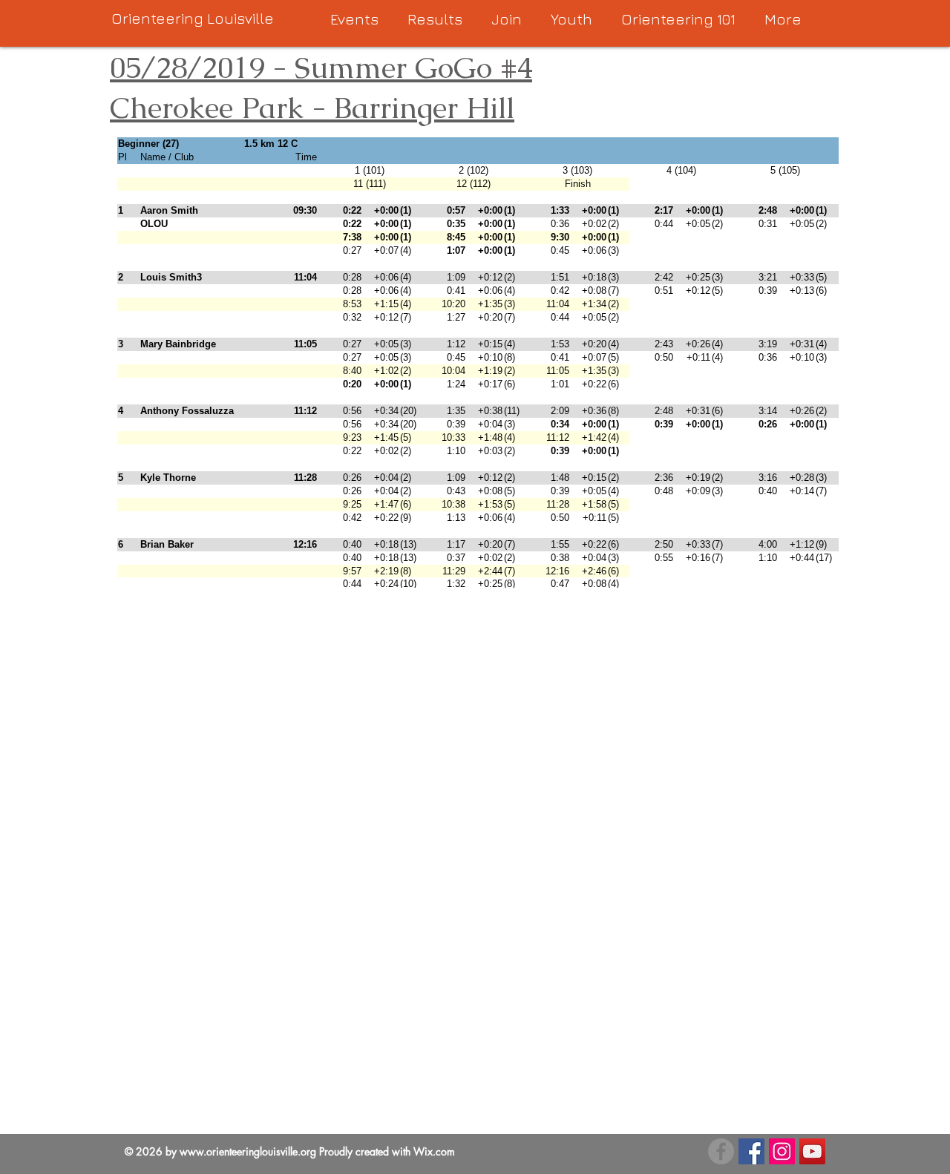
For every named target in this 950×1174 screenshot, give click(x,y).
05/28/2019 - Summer (258, 67)
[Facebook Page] (751, 1151)
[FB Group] (721, 1151)
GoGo (449, 67)
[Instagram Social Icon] (782, 1151)
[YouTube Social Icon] (812, 1151)
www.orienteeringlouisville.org (248, 1151)
